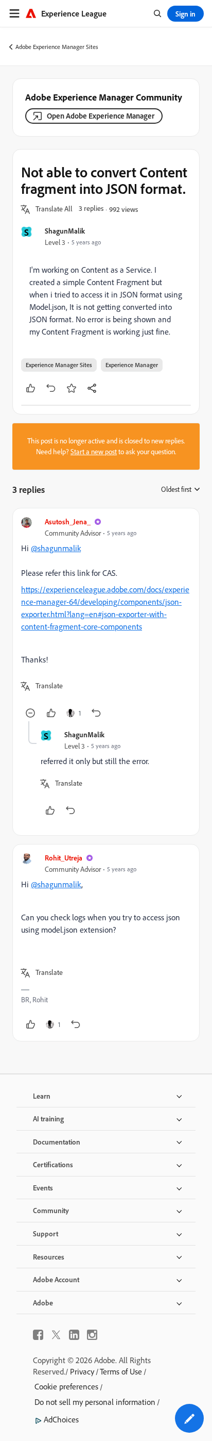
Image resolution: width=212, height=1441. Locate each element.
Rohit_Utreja (63, 857)
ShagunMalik (65, 230)
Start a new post (93, 451)
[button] (54, 209)
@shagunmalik (56, 548)
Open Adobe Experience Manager (100, 116)
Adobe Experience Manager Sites (56, 47)
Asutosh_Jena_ (68, 521)
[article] (106, 619)
